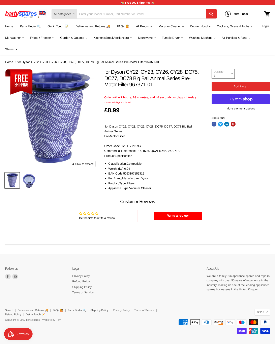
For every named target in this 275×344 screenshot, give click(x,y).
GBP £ (260, 312)
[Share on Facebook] (214, 124)
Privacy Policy (81, 276)
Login (265, 26)
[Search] (211, 13)
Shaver (10, 49)
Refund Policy (81, 281)
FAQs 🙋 (123, 26)
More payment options (240, 108)
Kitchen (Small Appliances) (112, 37)
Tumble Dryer (171, 37)
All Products (144, 26)
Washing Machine (201, 37)
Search (9, 310)
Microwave (145, 37)
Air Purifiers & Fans (235, 37)
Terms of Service (83, 292)
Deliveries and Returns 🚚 (92, 26)
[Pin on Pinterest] (233, 124)
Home (9, 26)
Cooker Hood (199, 26)
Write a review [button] (177, 215)
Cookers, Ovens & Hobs (233, 26)
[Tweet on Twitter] (220, 124)
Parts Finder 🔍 (30, 26)
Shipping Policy (82, 287)
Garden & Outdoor (72, 37)
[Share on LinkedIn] (226, 124)
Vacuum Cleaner (170, 26)
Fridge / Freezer (41, 37)
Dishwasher (13, 37)
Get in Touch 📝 (58, 26)
